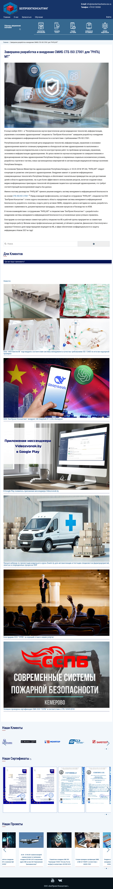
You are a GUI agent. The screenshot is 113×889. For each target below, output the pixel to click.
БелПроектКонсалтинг (33, 8)
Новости (7, 281)
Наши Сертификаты (15, 758)
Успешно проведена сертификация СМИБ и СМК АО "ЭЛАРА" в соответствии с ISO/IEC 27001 (31, 862)
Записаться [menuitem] (26, 17)
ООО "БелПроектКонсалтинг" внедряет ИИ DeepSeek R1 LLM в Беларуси (33, 419)
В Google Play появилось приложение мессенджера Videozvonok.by (31, 491)
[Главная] (10, 7)
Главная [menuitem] (7, 17)
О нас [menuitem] (16, 17)
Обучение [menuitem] (39, 17)
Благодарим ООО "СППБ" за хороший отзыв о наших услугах (29, 637)
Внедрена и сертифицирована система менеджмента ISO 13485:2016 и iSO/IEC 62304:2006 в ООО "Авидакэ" (59, 862)
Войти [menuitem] (108, 17)
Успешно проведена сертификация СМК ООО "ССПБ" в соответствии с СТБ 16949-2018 (39, 709)
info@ (89, 4)
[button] (4, 743)
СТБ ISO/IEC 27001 (20, 196)
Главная (5, 42)
